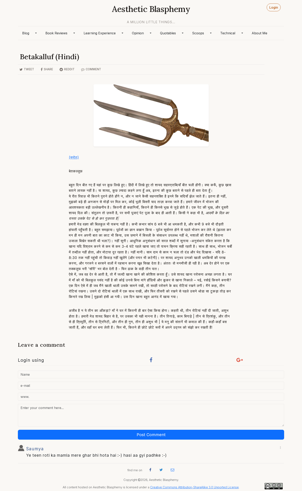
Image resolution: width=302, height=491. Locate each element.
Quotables (168, 33)
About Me (259, 33)
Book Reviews (56, 33)
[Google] (239, 361)
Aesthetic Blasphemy (151, 9)
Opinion (138, 33)
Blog (25, 33)
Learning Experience (100, 33)
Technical (227, 33)
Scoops (198, 33)
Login (273, 7)
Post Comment (151, 434)
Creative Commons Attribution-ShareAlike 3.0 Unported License (194, 487)
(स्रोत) (74, 157)
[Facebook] (151, 361)
